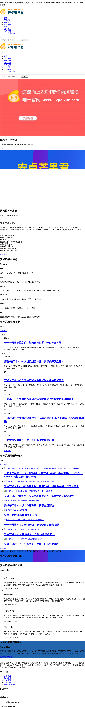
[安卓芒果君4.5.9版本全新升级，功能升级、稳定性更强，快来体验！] (30, 532)
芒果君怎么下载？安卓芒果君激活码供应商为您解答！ (34, 430)
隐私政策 (11, 33)
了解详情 (3, 148)
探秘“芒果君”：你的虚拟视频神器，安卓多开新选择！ (34, 411)
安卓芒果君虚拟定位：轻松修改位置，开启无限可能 (32, 393)
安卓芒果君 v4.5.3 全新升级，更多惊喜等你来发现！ (32, 575)
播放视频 (3, 611)
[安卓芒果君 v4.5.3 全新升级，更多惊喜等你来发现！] (24, 570)
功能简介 (7, 22)
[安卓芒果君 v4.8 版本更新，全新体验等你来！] (21, 580)
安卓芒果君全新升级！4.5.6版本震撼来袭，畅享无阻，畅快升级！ (40, 546)
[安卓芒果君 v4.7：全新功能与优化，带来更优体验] (23, 589)
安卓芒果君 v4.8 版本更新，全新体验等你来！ (29, 584)
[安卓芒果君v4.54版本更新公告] (16, 560)
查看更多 (3, 305)
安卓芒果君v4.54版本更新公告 (20, 565)
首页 (5, 18)
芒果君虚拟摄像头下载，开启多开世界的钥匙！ (30, 490)
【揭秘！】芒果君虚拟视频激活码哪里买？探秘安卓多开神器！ (39, 449)
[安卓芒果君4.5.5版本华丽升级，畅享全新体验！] (22, 551)
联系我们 (7, 31)
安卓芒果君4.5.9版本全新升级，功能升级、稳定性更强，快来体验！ (41, 536)
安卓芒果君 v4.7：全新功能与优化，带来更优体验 (31, 594)
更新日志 (7, 27)
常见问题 (7, 24)
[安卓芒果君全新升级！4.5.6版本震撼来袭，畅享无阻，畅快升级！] (29, 541)
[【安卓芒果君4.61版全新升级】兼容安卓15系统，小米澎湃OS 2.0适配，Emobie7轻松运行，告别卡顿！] (42, 519)
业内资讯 (7, 29)
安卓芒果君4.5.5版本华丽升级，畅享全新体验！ (30, 556)
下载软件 (7, 20)
